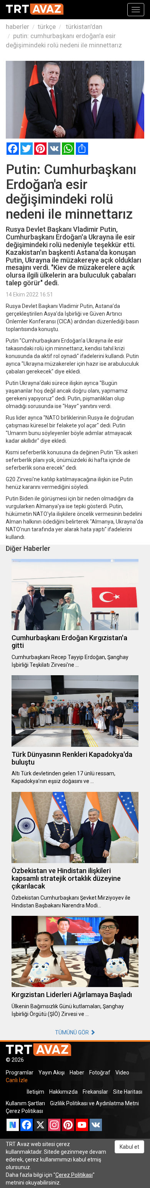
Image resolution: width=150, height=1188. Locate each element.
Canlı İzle (17, 1080)
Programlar (19, 1072)
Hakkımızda (63, 1092)
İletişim (35, 1092)
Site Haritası (127, 1092)
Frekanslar (95, 1092)
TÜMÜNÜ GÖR (72, 1032)
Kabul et (129, 1147)
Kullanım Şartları (25, 1103)
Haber (77, 1072)
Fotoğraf (99, 1072)
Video (122, 1072)
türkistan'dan (83, 26)
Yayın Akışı (51, 1072)
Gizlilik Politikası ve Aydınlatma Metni (94, 1103)
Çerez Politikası (24, 1111)
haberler (17, 26)
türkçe (47, 26)
